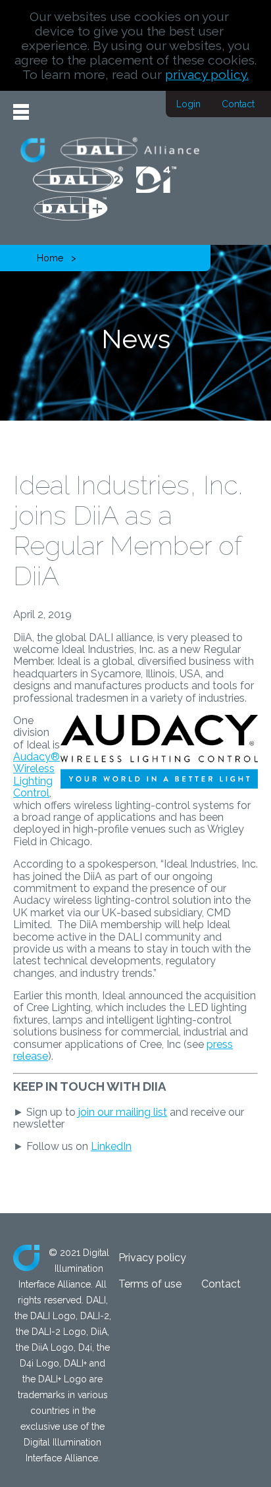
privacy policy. (207, 74)
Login (188, 104)
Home (50, 258)
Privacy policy (152, 1257)
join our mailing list (122, 1112)
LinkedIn (111, 1146)
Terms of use (150, 1284)
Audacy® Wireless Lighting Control (36, 774)
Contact (238, 104)
